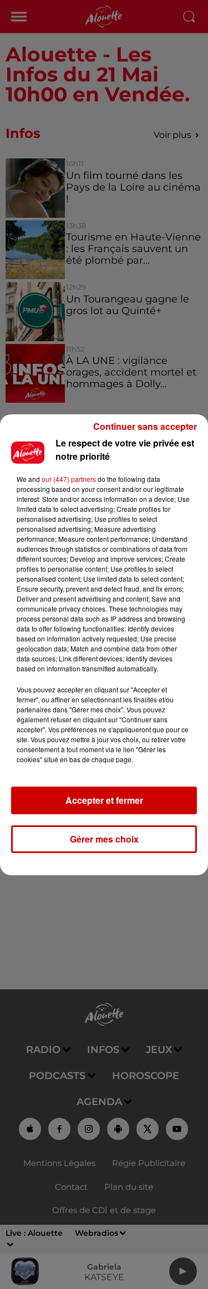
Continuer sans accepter (145, 426)
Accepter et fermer (104, 800)
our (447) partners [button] (69, 479)
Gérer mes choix (104, 839)
